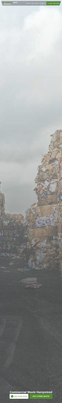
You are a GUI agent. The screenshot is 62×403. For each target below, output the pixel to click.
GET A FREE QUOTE (41, 396)
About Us (37, 3)
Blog (32, 3)
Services (28, 3)
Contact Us (42, 3)
